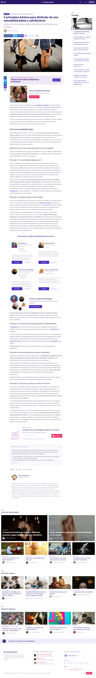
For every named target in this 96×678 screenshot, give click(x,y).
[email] (22, 35)
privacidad (43, 673)
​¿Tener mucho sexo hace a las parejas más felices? (10, 559)
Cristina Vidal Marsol (12, 30)
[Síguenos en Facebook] (65, 669)
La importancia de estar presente (83, 592)
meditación (54, 329)
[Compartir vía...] (5, 89)
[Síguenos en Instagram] (74, 669)
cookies (48, 673)
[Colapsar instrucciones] (59, 447)
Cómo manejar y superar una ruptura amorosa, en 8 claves (81, 628)
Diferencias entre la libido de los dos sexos (35, 559)
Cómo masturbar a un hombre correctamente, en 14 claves (71, 533)
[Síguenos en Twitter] (68, 669)
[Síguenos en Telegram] (80, 669)
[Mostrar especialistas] (4, 641)
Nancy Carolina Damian (51, 270)
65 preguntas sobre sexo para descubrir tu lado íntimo (81, 559)
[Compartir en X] (5, 80)
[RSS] (83, 669)
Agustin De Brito (49, 243)
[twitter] (14, 35)
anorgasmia (54, 341)
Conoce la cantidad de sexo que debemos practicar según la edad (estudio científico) (22, 533)
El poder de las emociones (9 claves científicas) (58, 628)
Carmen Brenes (22, 243)
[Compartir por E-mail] (5, 86)
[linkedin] (18, 35)
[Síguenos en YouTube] (77, 669)
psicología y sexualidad (41, 105)
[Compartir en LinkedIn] (5, 83)
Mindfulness (14, 327)
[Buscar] (80, 2)
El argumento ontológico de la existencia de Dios (35, 628)
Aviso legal (38, 673)
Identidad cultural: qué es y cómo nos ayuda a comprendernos (12, 629)
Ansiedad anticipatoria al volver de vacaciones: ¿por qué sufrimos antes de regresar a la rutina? (36, 593)
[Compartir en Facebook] (5, 77)
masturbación (14, 191)
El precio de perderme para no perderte (58, 593)
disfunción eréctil (15, 341)
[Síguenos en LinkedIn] (71, 669)
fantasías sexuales (45, 203)
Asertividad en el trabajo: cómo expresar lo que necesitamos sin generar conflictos (11, 593)
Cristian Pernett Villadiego (25, 270)
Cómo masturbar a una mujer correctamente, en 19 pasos (58, 559)
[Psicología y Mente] (47, 2)
